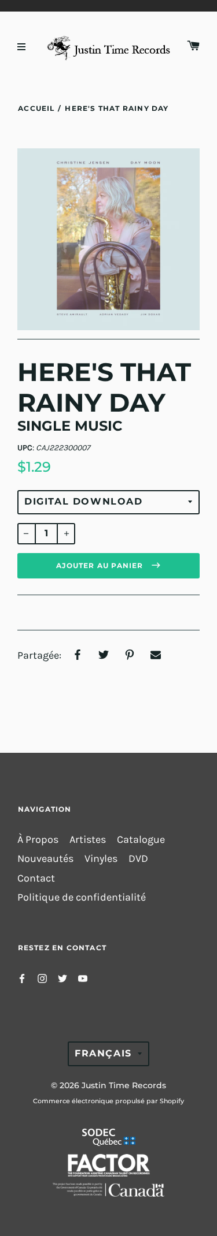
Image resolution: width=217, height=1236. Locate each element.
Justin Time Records (124, 1085)
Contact (36, 878)
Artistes (87, 840)
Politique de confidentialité (81, 897)
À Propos (37, 840)
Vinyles (100, 859)
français (103, 1053)
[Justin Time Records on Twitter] (62, 977)
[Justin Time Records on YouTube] (82, 977)
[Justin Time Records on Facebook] (22, 977)
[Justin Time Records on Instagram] (42, 977)
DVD (138, 859)
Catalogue (141, 840)
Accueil (36, 108)
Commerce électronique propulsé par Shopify (108, 1101)
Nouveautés (45, 859)
